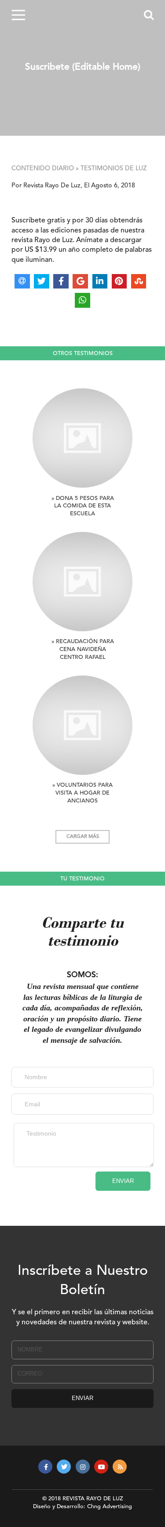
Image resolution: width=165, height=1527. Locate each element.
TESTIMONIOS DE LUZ (114, 168)
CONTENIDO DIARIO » (45, 168)
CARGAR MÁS (82, 836)
